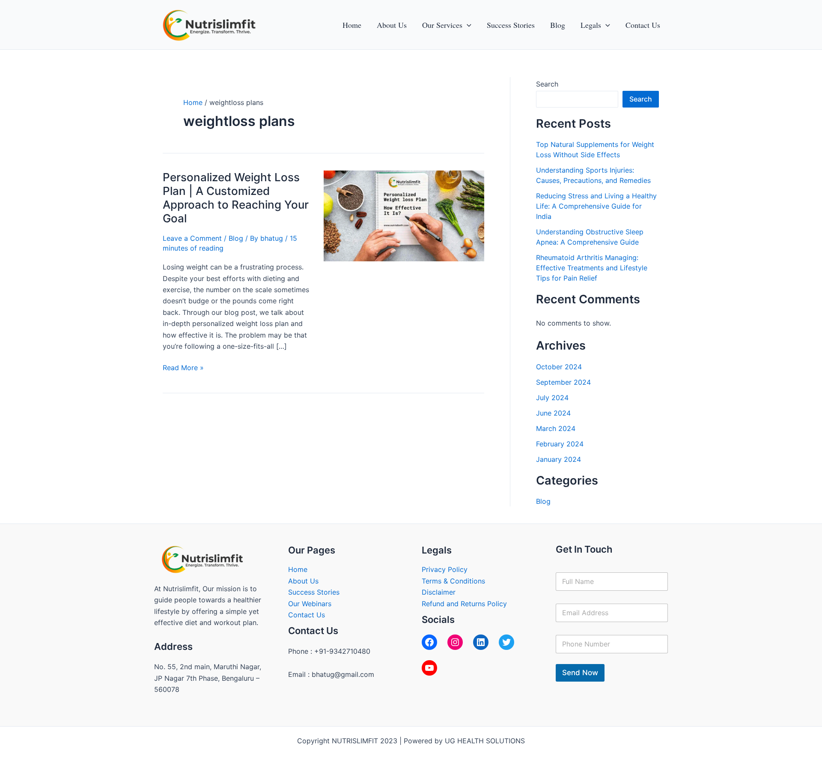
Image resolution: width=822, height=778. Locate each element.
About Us (303, 581)
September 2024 (563, 382)
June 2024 (553, 413)
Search (547, 84)
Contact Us (306, 614)
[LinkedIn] (480, 642)
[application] (466, 25)
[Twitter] (506, 642)
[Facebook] (429, 642)
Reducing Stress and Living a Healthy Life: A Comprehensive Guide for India (596, 206)
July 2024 (552, 397)
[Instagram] (455, 642)
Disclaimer (439, 592)
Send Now (580, 672)
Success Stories (314, 592)
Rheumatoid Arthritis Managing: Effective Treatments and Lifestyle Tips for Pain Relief (591, 267)
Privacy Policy (445, 569)
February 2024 (560, 444)
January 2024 (558, 459)
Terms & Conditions (453, 581)
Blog (236, 238)
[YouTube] (429, 668)
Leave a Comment (192, 238)
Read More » (183, 367)
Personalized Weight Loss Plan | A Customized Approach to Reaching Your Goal (236, 198)
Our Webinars (309, 603)
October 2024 (559, 366)
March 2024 (555, 428)
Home (297, 569)
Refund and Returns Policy (464, 603)
